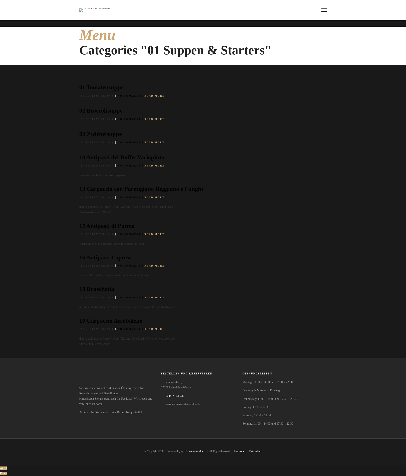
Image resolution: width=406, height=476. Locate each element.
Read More (154, 96)
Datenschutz (255, 451)
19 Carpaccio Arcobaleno (111, 320)
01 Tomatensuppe (101, 87)
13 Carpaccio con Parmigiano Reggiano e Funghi (141, 189)
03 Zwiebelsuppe (100, 134)
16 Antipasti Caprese (105, 257)
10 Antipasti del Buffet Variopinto (121, 157)
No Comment (129, 96)
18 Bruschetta (96, 289)
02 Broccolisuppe (100, 110)
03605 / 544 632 (174, 396)
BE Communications (194, 451)
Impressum (239, 451)
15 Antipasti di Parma (107, 226)
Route (3, 473)
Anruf (3, 468)
